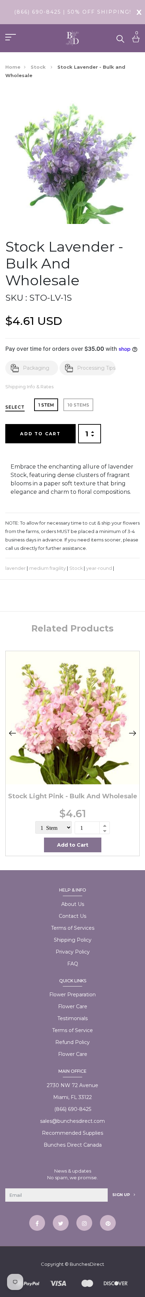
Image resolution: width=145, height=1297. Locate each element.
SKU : (16, 298)
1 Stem (46, 405)
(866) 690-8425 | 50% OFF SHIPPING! (72, 12)
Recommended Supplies (72, 1133)
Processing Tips (96, 368)
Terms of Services (72, 928)
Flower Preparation (72, 994)
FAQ (72, 964)
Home (12, 67)
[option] (72, 753)
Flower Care (72, 1006)
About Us (72, 904)
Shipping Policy (73, 940)
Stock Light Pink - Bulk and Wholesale (72, 796)
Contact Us (72, 916)
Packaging (36, 368)
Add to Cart (40, 433)
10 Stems (78, 405)
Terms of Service (72, 1030)
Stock (39, 67)
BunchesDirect (87, 1264)
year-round (99, 568)
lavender (15, 568)
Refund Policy (72, 1042)
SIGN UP (121, 1194)
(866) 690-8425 (72, 1109)
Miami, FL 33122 (72, 1097)
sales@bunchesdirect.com (72, 1121)
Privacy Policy (73, 952)
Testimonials (72, 1018)
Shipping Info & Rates (29, 386)
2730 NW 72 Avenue (72, 1085)
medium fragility (47, 568)
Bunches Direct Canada (73, 1145)
